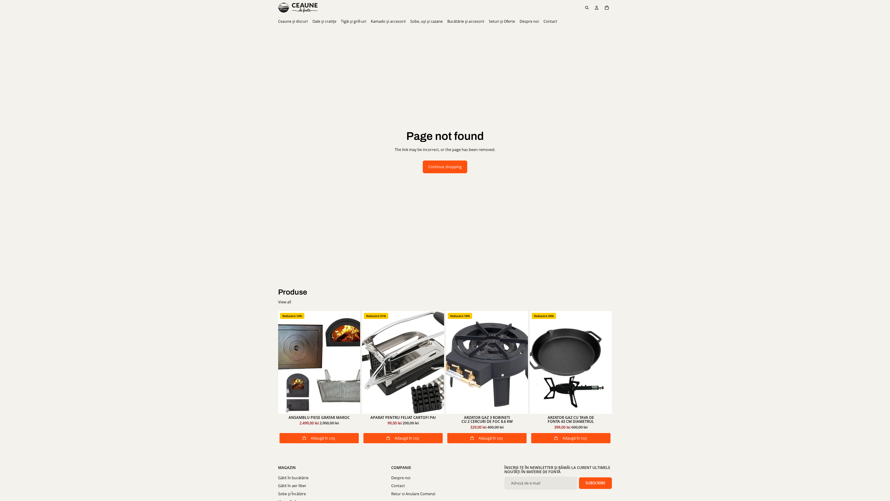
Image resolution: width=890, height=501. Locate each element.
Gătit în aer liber (292, 485)
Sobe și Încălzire (292, 493)
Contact (398, 485)
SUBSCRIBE (595, 482)
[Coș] (607, 8)
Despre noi (400, 477)
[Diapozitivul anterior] (453, 362)
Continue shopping (445, 166)
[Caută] (587, 8)
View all (284, 302)
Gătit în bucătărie (293, 477)
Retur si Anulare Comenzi (413, 493)
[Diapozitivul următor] (521, 362)
